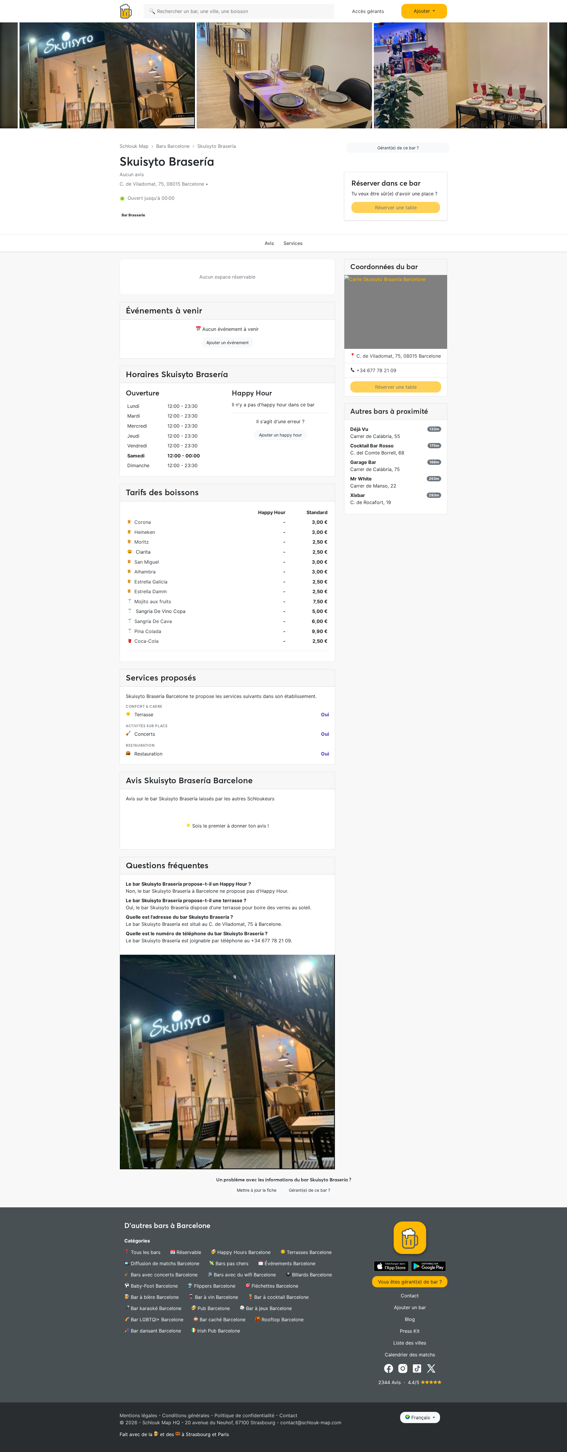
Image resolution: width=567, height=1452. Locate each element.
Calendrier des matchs (410, 1355)
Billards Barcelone (311, 1275)
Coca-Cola (146, 641)
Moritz (141, 542)
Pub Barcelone (213, 1308)
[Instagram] (402, 1368)
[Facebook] (388, 1368)
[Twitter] (431, 1368)
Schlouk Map (134, 146)
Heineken (144, 532)
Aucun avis (132, 174)
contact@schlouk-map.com (310, 1422)
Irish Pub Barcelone (218, 1331)
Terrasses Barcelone (308, 1252)
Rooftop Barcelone (282, 1319)
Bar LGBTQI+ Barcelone (156, 1319)
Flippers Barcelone (214, 1286)
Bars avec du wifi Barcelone (244, 1275)
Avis (269, 243)
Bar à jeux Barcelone (268, 1308)
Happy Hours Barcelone (243, 1252)
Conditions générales (185, 1415)
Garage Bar (363, 462)
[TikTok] (417, 1368)
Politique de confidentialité (244, 1415)
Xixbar (357, 495)
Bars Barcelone (173, 146)
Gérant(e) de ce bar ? (398, 147)
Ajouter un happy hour (280, 434)
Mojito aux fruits (152, 601)
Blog (410, 1319)
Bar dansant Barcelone (155, 1331)
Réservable (188, 1252)
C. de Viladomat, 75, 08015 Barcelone (398, 356)
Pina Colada (147, 631)
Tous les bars (144, 1252)
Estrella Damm (150, 591)
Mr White (361, 479)
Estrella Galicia (150, 582)
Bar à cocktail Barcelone (281, 1297)
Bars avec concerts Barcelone (163, 1275)
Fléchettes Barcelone (274, 1286)
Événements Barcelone (289, 1263)
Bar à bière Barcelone (154, 1297)
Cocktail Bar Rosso (372, 446)
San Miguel (146, 562)
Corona (142, 522)
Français (420, 1417)
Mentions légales (138, 1415)
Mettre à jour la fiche (256, 1190)
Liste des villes (409, 1343)
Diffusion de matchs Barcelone (164, 1263)
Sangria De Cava (153, 621)
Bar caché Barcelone (221, 1319)
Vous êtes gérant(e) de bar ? (410, 1282)
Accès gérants (368, 11)
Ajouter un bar (410, 1307)
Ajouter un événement (227, 342)
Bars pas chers (231, 1263)
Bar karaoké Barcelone (155, 1308)
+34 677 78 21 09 (375, 370)
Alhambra (145, 572)
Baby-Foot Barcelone (153, 1286)
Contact (410, 1296)
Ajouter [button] (422, 11)
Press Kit (410, 1331)
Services (293, 243)
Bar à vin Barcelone (215, 1297)
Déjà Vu (359, 429)
